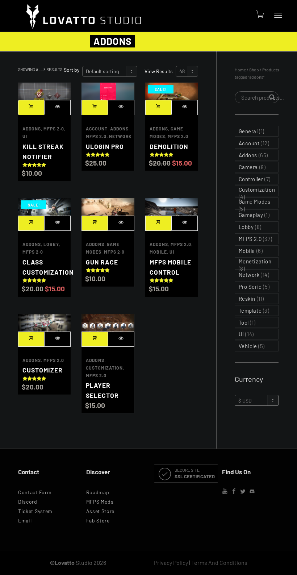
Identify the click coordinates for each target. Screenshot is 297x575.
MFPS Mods (100, 502)
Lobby (51, 244)
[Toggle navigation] (278, 15)
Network (120, 136)
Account (97, 128)
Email (25, 520)
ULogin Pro (105, 146)
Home (240, 69)
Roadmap (97, 492)
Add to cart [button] (31, 107)
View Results (159, 71)
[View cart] (259, 14)
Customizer (42, 370)
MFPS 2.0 (53, 128)
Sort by (71, 70)
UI (24, 136)
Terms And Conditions (219, 562)
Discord (27, 502)
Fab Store (98, 520)
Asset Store (100, 511)
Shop (254, 69)
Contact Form (34, 492)
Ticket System (35, 511)
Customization (104, 367)
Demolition (169, 146)
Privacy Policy (171, 562)
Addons (31, 128)
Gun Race (102, 262)
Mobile (158, 251)
